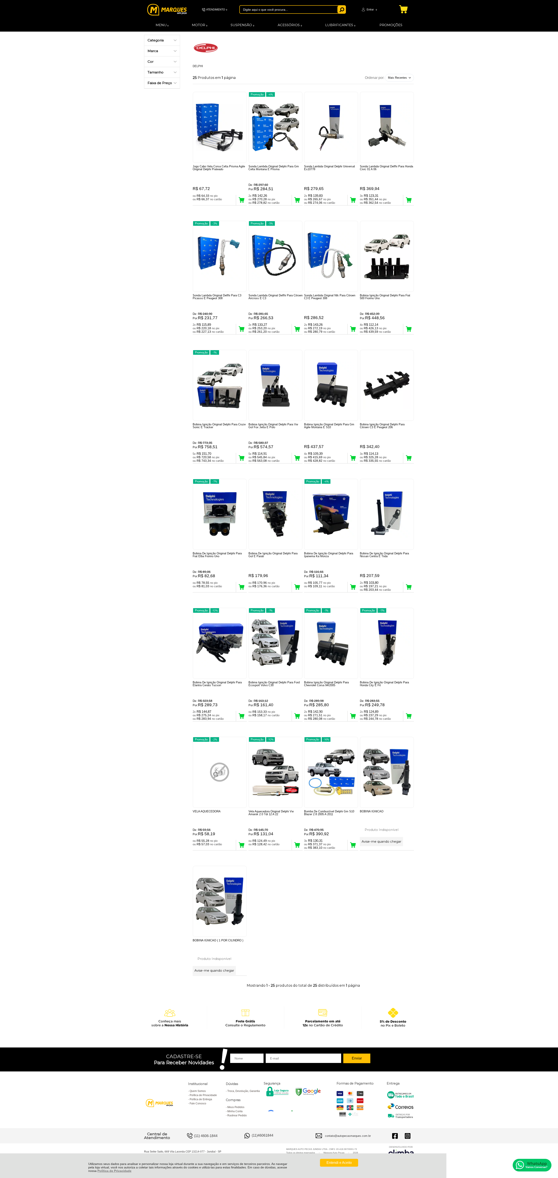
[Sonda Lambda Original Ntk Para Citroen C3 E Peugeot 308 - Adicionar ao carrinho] (353, 329)
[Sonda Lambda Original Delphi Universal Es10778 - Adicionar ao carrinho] (353, 200)
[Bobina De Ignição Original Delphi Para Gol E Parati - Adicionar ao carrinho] (297, 587)
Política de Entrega (201, 1099)
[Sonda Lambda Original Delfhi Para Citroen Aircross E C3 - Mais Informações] (275, 256)
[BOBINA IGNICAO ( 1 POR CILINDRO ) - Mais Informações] (219, 901)
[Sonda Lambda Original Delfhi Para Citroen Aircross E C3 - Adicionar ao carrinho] (297, 329)
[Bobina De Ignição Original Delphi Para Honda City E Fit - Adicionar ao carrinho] (408, 716)
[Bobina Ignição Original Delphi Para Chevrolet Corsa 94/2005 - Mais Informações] (331, 643)
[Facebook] (395, 1135)
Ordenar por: (374, 77)
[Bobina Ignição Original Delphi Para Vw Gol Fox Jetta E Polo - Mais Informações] (275, 385)
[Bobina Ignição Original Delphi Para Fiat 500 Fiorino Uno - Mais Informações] (386, 256)
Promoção (257, 94)
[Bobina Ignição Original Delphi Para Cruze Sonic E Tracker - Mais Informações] (219, 385)
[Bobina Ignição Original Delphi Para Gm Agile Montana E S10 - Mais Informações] (331, 385)
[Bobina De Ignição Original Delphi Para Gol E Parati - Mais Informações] (275, 514)
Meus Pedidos (235, 1107)
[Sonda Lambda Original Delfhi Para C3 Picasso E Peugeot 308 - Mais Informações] (219, 256)
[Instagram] (407, 1135)
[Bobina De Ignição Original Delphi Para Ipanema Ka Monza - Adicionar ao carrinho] (353, 587)
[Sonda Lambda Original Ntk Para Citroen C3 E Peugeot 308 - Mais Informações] (331, 256)
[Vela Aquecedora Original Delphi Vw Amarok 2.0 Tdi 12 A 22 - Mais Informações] (275, 772)
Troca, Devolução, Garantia (243, 1091)
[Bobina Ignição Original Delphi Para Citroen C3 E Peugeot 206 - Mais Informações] (386, 385)
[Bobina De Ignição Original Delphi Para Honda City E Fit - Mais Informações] (386, 643)
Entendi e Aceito (339, 1162)
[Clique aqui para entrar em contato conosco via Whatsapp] (532, 1165)
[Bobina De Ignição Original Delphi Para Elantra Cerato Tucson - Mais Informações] (219, 643)
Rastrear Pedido (237, 1115)
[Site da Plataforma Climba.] (401, 1152)
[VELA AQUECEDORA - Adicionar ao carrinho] (241, 845)
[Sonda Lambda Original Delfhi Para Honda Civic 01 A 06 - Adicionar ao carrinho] (408, 200)
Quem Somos (198, 1091)
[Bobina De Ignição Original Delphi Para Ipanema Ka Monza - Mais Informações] (331, 514)
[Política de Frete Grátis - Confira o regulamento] (279, 1017)
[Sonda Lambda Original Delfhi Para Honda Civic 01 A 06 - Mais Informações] (386, 127)
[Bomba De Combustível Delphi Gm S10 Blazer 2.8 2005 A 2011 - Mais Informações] (331, 772)
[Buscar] (341, 9)
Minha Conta (235, 1111)
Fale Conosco (198, 1103)
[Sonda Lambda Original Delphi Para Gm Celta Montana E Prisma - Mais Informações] (275, 127)
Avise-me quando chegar (381, 842)
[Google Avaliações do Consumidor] (282, 1105)
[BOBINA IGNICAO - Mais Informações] (386, 772)
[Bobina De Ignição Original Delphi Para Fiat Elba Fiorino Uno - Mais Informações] (219, 514)
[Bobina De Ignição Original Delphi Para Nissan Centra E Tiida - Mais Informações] (386, 514)
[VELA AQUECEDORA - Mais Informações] (219, 772)
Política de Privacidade (114, 1171)
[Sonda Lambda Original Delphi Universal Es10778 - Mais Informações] (331, 127)
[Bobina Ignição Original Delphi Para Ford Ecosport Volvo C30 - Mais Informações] (275, 643)
